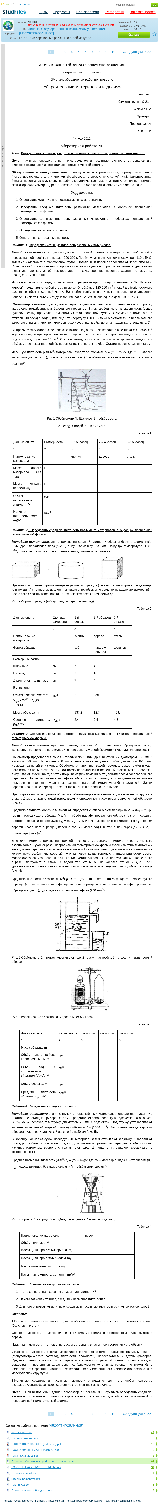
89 (152, 1461)
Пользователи (87, 12)
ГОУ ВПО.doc (20, 1484)
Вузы (43, 12)
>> (149, 52)
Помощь (7, 1500)
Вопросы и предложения (49, 1500)
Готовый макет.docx (23, 1473)
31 (152, 1467)
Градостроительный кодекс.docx (32, 1490)
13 (152, 1444)
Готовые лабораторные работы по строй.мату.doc (43, 1461)
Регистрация (22, 4)
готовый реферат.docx (25, 1478)
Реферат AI (114, 12)
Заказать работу (143, 12)
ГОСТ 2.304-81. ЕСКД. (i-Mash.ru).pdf (35, 1449)
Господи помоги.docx (24, 1438)
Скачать (134, 34)
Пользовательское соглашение (84, 1500)
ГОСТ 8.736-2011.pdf (24, 1455)
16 (152, 1449)
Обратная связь (23, 1500)
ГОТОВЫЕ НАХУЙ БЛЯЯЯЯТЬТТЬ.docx (36, 1467)
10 (113, 52)
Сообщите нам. (105, 25)
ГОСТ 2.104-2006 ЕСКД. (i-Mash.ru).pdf (36, 1444)
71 (152, 1455)
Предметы (61, 12)
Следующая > (134, 52)
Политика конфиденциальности (122, 1500)
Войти (8, 4)
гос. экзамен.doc (21, 1432)
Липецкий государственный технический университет (66, 29)
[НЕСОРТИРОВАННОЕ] (36, 33)
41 (152, 1432)
